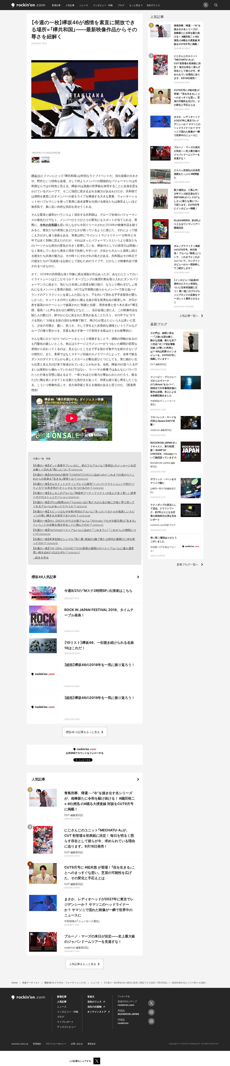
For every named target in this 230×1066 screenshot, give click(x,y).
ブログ (121, 5)
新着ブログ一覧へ (187, 564)
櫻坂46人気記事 (44, 577)
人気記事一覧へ (188, 315)
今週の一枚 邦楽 (42, 458)
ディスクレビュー (66, 1026)
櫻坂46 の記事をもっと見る (83, 732)
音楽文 (90, 996)
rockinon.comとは (19, 1043)
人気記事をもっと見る (82, 964)
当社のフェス (153, 5)
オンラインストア (96, 1011)
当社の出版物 (94, 1006)
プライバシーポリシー (56, 1043)
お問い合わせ (77, 1043)
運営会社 (92, 1043)
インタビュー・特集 (103, 5)
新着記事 (56, 5)
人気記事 (70, 5)
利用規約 (37, 1043)
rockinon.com (28, 5)
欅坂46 (36, 175)
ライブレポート (65, 1021)
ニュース (83, 5)
